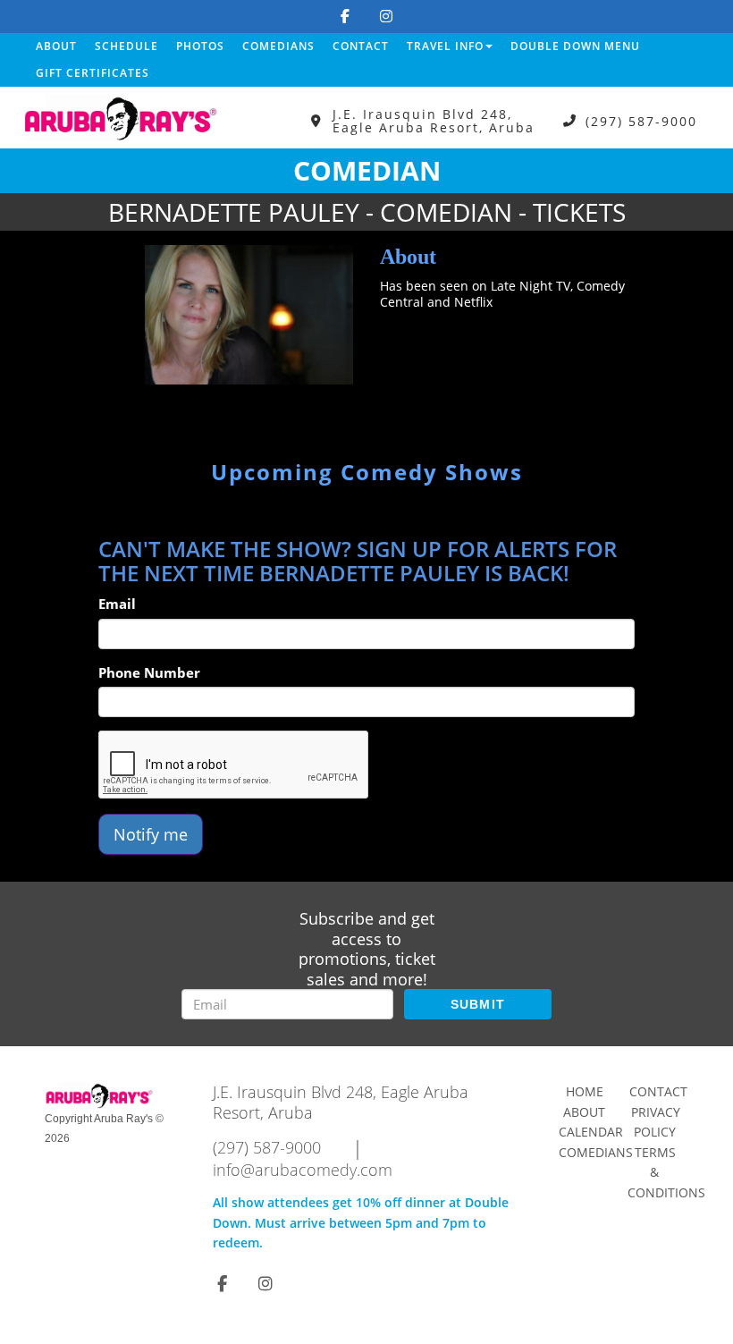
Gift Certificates (92, 72)
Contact (361, 46)
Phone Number (149, 672)
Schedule (126, 46)
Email (117, 604)
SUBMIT (478, 1004)
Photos (200, 46)
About (56, 46)
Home (584, 1091)
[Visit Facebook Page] (345, 16)
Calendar (591, 1131)
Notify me (151, 834)
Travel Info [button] (445, 46)
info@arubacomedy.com (302, 1169)
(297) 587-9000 (641, 121)
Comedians (278, 46)
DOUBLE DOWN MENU (575, 46)
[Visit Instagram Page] (386, 16)
